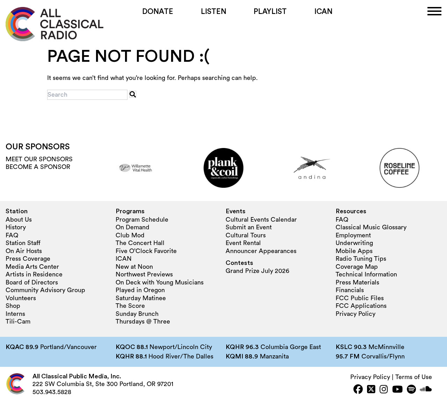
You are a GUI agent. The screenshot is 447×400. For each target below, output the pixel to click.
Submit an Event (249, 227)
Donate (157, 11)
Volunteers (21, 298)
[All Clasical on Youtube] (397, 390)
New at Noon (134, 267)
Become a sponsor (38, 167)
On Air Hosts (24, 251)
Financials (350, 290)
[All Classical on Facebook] (358, 390)
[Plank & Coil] (223, 168)
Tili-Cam (18, 321)
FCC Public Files (360, 298)
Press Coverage (28, 258)
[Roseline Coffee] (399, 168)
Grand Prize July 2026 (257, 271)
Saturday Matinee (141, 298)
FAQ (12, 235)
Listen (213, 11)
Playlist (270, 11)
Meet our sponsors (39, 159)
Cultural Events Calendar (261, 219)
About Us (19, 219)
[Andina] (311, 168)
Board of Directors (32, 282)
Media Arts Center (32, 267)
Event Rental (243, 243)
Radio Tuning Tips (361, 258)
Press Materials (357, 282)
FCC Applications (361, 306)
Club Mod (130, 235)
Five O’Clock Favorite (146, 251)
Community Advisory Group (45, 290)
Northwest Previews (144, 274)
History (16, 227)
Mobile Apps (354, 251)
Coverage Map (357, 267)
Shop (13, 306)
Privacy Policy (355, 314)
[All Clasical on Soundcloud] (426, 390)
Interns (15, 314)
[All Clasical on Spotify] (411, 390)
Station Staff (23, 243)
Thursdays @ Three (143, 321)
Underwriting (354, 243)
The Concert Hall (140, 243)
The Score (130, 306)
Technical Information (366, 274)
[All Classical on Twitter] (371, 390)
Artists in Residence (34, 274)
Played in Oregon (140, 290)
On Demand (132, 227)
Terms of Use (413, 377)
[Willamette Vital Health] (135, 168)
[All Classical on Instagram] (384, 390)
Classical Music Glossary (371, 227)
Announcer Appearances (261, 251)
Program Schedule (142, 219)
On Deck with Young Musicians (160, 282)
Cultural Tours (246, 235)
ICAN (323, 11)
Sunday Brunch (137, 314)
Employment (353, 235)
